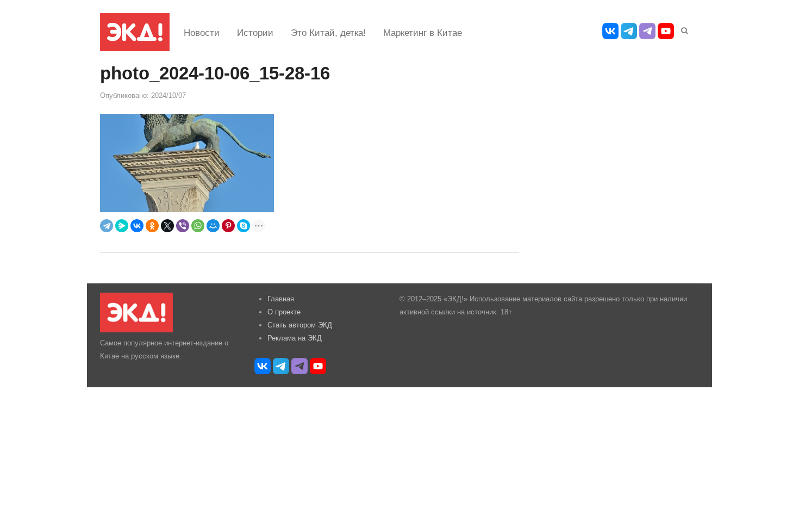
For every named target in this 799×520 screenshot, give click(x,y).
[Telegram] (106, 225)
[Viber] (182, 225)
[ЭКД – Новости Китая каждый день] (135, 32)
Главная (280, 299)
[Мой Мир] (213, 225)
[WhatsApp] (197, 225)
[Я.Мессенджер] (121, 225)
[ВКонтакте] (136, 225)
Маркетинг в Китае (422, 33)
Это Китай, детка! (328, 33)
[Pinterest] (228, 225)
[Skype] (243, 225)
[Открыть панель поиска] (683, 29)
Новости (202, 33)
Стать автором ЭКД (299, 325)
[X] (167, 225)
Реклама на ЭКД (294, 338)
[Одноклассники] (152, 225)
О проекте (284, 312)
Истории (255, 33)
